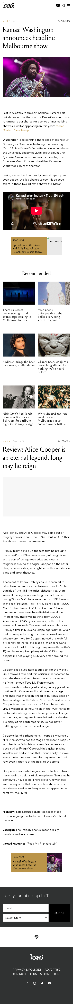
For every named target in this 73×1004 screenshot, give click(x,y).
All (15, 21)
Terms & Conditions (45, 974)
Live (22, 441)
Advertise (52, 970)
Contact (19, 974)
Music (7, 21)
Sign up (59, 913)
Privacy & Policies (27, 970)
